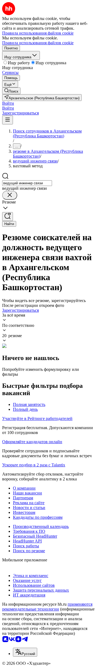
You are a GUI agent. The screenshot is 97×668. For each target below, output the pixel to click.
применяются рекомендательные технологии (47, 606)
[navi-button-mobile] (7, 120)
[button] (8, 103)
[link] (11, 90)
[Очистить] (9, 195)
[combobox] (27, 183)
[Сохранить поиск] (7, 216)
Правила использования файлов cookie (38, 42)
